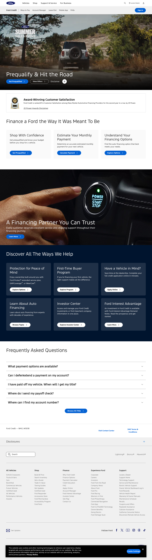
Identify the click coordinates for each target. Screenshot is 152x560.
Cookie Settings (133, 551)
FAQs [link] (73, 10)
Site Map (66, 499)
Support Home (124, 477)
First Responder (40, 493)
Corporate (94, 475)
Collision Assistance (126, 509)
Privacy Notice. (32, 555)
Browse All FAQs (74, 411)
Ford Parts (38, 504)
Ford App (94, 504)
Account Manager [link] (39, 10)
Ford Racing (95, 493)
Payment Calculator (70, 480)
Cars (7, 480)
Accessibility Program (42, 501)
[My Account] (143, 3)
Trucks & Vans (11, 477)
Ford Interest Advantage (72, 493)
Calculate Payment (67, 153)
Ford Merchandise (41, 499)
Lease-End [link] (52, 10)
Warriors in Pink (97, 496)
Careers (94, 477)
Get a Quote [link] (38, 480)
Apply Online (112, 290)
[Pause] (64, 81)
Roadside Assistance (127, 507)
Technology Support (126, 480)
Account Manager (69, 491)
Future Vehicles (12, 488)
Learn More (13, 236)
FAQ (64, 485)
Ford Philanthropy (97, 499)
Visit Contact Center (106, 431)
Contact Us (67, 501)
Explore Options (113, 153)
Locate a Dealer (125, 475)
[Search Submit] (125, 3)
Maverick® (141, 454)
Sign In (140, 10)
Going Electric (96, 512)
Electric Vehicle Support (128, 485)
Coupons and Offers (126, 504)
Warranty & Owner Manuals (129, 496)
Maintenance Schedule (127, 499)
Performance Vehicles (14, 496)
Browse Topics (18, 325)
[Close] (142, 551)
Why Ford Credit (69, 475)
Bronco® (130, 454)
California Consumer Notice (129, 512)
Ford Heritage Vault (98, 515)
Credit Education (69, 483)
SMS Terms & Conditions (133, 430)
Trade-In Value (39, 483)
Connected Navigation (99, 501)
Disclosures (13, 441)
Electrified (10, 483)
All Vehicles (10, 493)
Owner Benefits (97, 509)
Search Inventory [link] (40, 477)
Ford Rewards (124, 491)
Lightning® (119, 454)
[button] (76, 366)
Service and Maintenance (128, 483)
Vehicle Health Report (127, 493)
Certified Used (11, 491)
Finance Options (69, 477)
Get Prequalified (15, 81)
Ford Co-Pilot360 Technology (102, 507)
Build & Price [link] (39, 475)
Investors (94, 480)
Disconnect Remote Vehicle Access (132, 515)
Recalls (122, 501)
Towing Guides (40, 485)
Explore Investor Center (69, 325)
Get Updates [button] (39, 488)
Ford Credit (11, 10)
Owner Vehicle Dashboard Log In (131, 488)
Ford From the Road (98, 483)
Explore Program (66, 290)
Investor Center (68, 496)
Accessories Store (40, 496)
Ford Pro (94, 491)
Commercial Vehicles (14, 485)
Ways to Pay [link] (25, 10)
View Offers (37, 81)
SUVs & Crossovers (13, 475)
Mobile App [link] (63, 10)
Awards (9, 499)
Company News (97, 485)
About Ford (95, 488)
